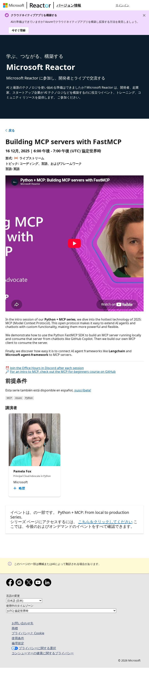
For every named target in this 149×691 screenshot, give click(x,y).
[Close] (144, 15)
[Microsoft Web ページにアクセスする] (14, 5)
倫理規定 (18, 643)
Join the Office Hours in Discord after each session (47, 368)
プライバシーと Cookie (28, 633)
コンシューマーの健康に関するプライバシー (43, 653)
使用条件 (18, 638)
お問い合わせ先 (22, 623)
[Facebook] (11, 583)
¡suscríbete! (82, 390)
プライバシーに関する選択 (37, 648)
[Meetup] (20, 583)
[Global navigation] (136, 5)
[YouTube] (38, 583)
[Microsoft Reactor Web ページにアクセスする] (40, 5)
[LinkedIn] (48, 583)
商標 (15, 628)
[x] (29, 583)
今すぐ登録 (18, 30)
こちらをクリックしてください (105, 521)
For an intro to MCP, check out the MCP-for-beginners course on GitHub (63, 371)
